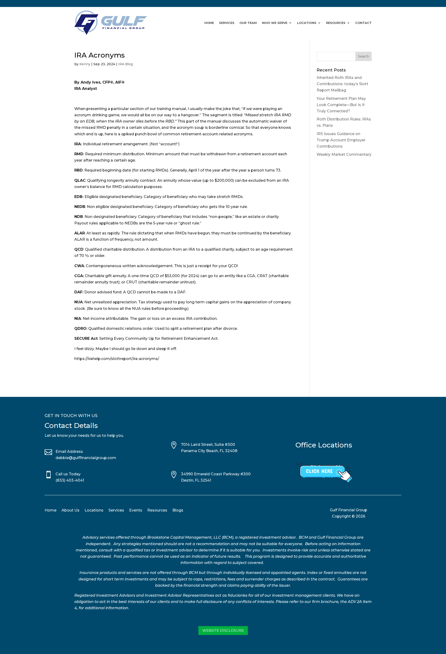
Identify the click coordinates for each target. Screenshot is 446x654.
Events (135, 510)
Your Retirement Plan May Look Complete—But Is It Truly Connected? (341, 104)
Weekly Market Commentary (344, 154)
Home (209, 23)
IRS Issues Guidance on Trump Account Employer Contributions (341, 140)
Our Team (248, 23)
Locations (306, 23)
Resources (335, 23)
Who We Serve (274, 23)
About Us (70, 510)
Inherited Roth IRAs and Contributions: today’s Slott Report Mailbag (342, 83)
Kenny (84, 64)
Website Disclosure (223, 630)
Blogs (177, 510)
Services (226, 23)
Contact (363, 23)
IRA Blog (125, 64)
